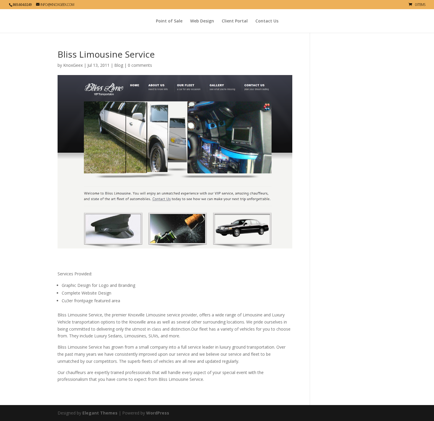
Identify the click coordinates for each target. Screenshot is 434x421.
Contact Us (266, 21)
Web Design (202, 21)
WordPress (157, 413)
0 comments (140, 65)
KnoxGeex (73, 65)
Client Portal (235, 21)
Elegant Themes (100, 413)
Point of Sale (169, 21)
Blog (118, 65)
